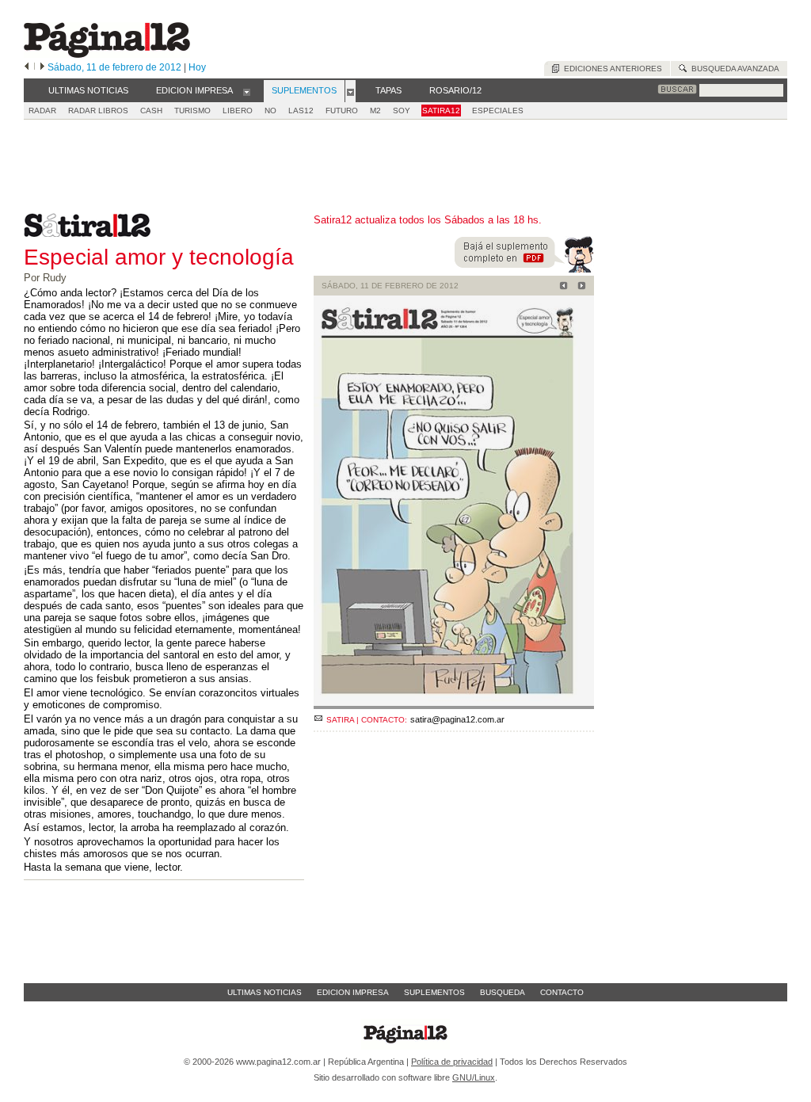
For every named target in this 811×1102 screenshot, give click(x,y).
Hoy (197, 67)
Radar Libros (98, 110)
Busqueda (502, 992)
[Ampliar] (454, 702)
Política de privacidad (452, 1061)
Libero (238, 110)
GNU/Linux (473, 1077)
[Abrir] (247, 91)
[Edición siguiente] (42, 67)
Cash (151, 110)
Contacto (562, 992)
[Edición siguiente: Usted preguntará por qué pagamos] (579, 287)
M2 (375, 110)
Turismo (192, 110)
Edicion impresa (353, 992)
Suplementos (434, 992)
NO (270, 110)
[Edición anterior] (26, 67)
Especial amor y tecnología (159, 257)
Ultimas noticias (264, 992)
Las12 (301, 110)
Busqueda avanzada (733, 68)
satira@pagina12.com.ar (457, 719)
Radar (42, 110)
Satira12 (441, 110)
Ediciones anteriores (610, 68)
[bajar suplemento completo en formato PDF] (524, 269)
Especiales (498, 110)
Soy (401, 110)
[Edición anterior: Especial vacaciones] (561, 287)
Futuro (342, 110)
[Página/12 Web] (107, 54)
